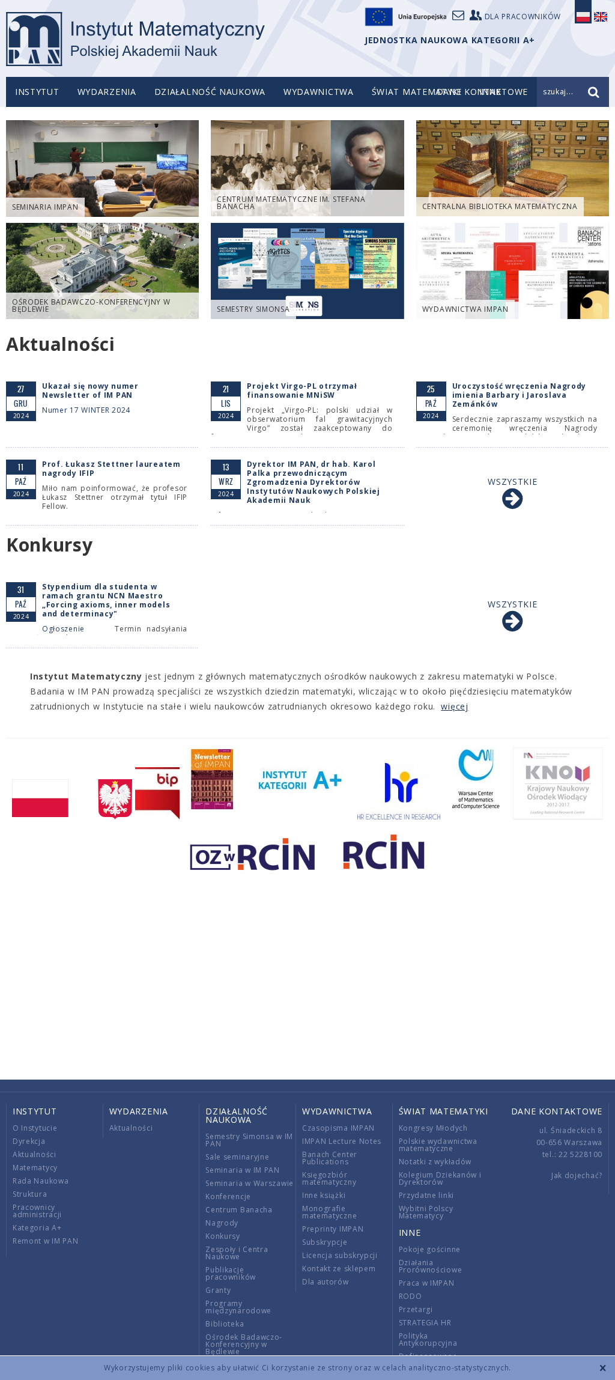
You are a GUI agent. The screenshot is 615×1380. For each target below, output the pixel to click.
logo (135, 39)
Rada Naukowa (40, 1181)
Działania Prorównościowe (430, 1266)
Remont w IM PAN (46, 1241)
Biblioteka (224, 1324)
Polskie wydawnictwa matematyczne (438, 1145)
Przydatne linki (427, 1195)
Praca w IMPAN (427, 1283)
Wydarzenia (106, 91)
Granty (218, 1290)
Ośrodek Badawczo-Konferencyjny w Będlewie (243, 1344)
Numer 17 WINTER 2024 (86, 410)
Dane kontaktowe (557, 1111)
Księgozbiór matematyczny (329, 1178)
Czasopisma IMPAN (338, 1128)
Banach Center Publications (329, 1158)
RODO (410, 1296)
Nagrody (221, 1223)
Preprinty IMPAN (333, 1229)
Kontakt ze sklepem (339, 1268)
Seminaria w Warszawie (249, 1183)
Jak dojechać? (576, 1175)
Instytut (37, 91)
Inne (410, 1232)
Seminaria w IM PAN (242, 1170)
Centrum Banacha (239, 1210)
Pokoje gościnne (430, 1249)
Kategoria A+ (37, 1228)
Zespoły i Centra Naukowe (236, 1253)
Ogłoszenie (63, 629)
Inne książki (323, 1195)
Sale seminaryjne (237, 1157)
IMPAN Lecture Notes (341, 1141)
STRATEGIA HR (425, 1323)
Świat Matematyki (416, 91)
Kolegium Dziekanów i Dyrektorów (440, 1178)
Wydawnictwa (318, 91)
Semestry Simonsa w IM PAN (249, 1140)
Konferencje (228, 1196)
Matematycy (35, 1168)
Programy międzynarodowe (238, 1307)
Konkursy (222, 1236)
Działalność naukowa (209, 91)
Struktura (30, 1194)
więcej (454, 706)
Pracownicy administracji (37, 1211)
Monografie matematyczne (329, 1212)
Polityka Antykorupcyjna (428, 1339)
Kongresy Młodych (433, 1128)
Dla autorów (325, 1282)
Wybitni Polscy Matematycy (426, 1212)
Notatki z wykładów (435, 1162)
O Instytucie (35, 1128)
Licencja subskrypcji (340, 1255)
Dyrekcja (29, 1141)
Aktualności (34, 1154)
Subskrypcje (325, 1242)
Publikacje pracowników (230, 1273)
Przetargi (416, 1309)
